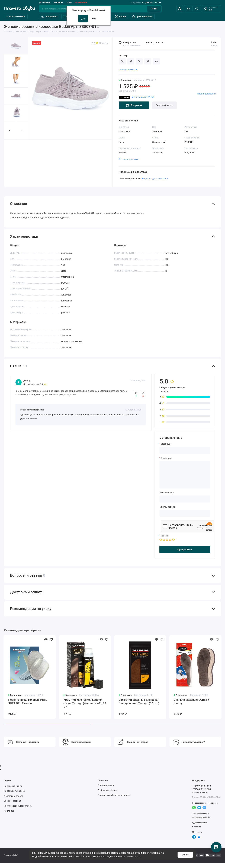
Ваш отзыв (166, 458)
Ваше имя (166, 444)
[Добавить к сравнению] (46, 639)
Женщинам (51, 16)
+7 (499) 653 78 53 (144, 2)
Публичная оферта (107, 790)
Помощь (46, 2)
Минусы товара (167, 507)
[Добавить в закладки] (52, 639)
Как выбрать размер (14, 791)
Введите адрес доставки (155, 178)
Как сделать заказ (13, 786)
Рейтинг (165, 536)
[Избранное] (196, 8)
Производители (144, 16)
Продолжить (184, 549)
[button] (10, 130)
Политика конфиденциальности (114, 795)
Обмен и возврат (12, 801)
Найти (154, 9)
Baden (214, 42)
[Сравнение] (188, 8)
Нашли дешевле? (206, 93)
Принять (185, 855)
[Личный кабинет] (179, 8)
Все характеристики (129, 159)
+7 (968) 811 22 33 (201, 789)
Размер (123, 55)
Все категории (17, 16)
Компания (103, 780)
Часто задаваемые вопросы (18, 806)
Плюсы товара (166, 492)
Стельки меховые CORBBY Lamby (191, 701)
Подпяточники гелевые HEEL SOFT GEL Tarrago (27, 701)
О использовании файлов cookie (65, 856)
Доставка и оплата (13, 796)
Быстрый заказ (164, 105)
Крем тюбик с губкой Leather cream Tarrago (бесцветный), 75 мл (84, 703)
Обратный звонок (200, 793)
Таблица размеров (128, 69)
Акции (122, 16)
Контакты (58, 2)
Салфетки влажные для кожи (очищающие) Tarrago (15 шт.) (139, 701)
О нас (69, 2)
